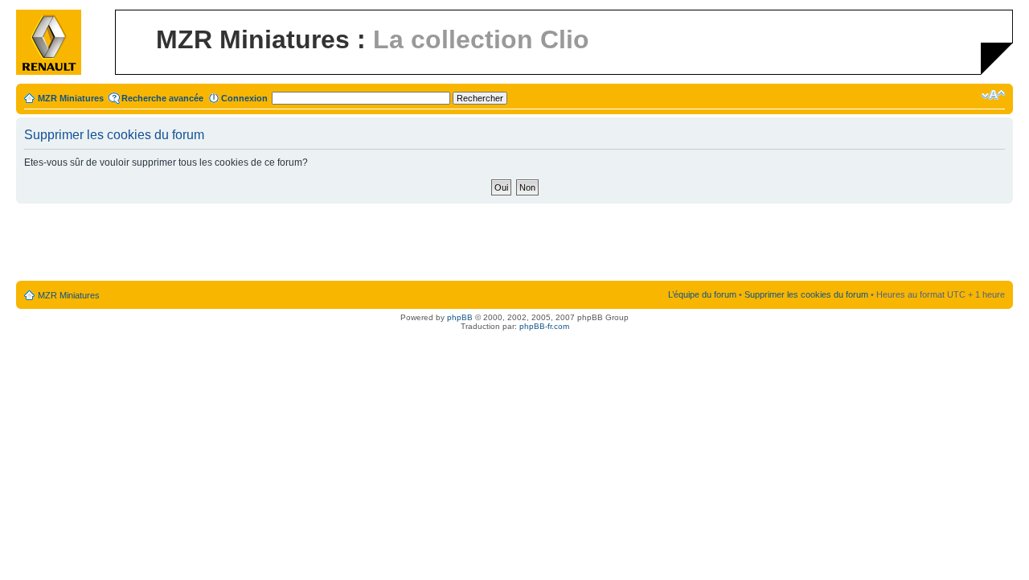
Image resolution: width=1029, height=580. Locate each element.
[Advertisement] (514, 243)
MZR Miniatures (71, 98)
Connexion (244, 98)
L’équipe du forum (702, 294)
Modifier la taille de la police (993, 95)
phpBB (460, 317)
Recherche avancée (162, 98)
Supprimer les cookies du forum (806, 294)
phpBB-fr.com (544, 326)
